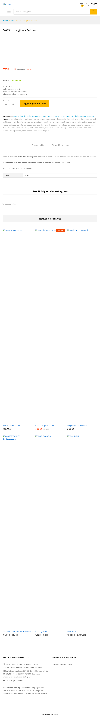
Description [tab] (39, 145)
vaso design (37, 125)
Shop (13, 20)
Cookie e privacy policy (62, 664)
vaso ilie (11, 128)
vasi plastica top (84, 122)
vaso (29, 125)
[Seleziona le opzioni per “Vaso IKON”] (79, 627)
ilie (68, 119)
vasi (72, 119)
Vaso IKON (72, 631)
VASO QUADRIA (42, 631)
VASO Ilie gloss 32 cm (44, 426)
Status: (6, 80)
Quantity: (6, 101)
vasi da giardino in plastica (39, 122)
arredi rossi (28, 119)
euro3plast (50, 119)
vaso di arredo (50, 125)
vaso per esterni (52, 128)
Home (5, 20)
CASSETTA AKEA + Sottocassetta (18, 631)
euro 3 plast (39, 119)
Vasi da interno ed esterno (82, 116)
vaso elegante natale (80, 125)
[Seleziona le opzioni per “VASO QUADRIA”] (47, 627)
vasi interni (70, 122)
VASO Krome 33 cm (11, 426)
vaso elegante (64, 125)
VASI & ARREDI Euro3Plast (57, 116)
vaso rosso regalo (41, 131)
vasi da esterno (19, 122)
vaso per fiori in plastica (71, 128)
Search (93, 11)
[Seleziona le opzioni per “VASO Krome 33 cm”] (15, 421)
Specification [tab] (60, 145)
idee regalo (61, 119)
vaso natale (39, 128)
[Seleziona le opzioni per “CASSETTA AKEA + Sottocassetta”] (15, 627)
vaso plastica (15, 131)
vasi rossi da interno (17, 125)
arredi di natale (15, 119)
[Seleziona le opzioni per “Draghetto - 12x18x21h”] (79, 421)
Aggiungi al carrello (35, 103)
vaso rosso (27, 131)
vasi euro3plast (58, 122)
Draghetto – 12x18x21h (77, 426)
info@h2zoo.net (16, 680)
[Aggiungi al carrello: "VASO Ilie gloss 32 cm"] (47, 421)
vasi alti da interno (83, 119)
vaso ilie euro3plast (24, 128)
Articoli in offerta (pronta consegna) (29, 116)
